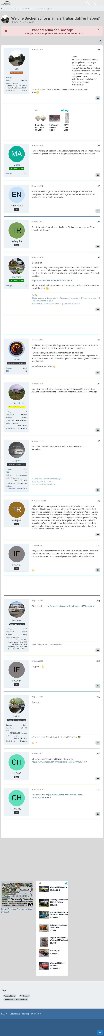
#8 (99, 441)
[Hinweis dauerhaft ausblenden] (98, 29)
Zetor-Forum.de (89, 298)
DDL (16, 22)
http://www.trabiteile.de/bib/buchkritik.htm (51, 280)
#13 (98, 697)
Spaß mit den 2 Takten (41, 481)
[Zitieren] (98, 98)
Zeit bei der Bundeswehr (42, 484)
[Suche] (88, 3)
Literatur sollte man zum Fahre (15, 999)
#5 (99, 257)
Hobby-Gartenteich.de (41, 300)
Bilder (8, 371)
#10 (98, 545)
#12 (98, 661)
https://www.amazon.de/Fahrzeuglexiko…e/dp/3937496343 (58, 761)
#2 (99, 145)
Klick (96, 345)
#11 (98, 601)
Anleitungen (24, 996)
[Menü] (100, 3)
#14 (98, 753)
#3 (99, 186)
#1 (99, 49)
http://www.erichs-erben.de (16, 488)
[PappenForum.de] (6, 3)
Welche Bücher (9, 996)
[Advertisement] (51, 69)
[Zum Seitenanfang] (100, 1032)
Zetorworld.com (71, 303)
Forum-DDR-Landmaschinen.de (45, 303)
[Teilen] (100, 41)
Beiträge (9, 77)
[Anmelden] (94, 3)
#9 (99, 501)
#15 (98, 789)
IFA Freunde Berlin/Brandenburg (46, 478)
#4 (99, 221)
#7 (99, 383)
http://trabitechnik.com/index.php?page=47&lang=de (69, 606)
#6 (99, 340)
